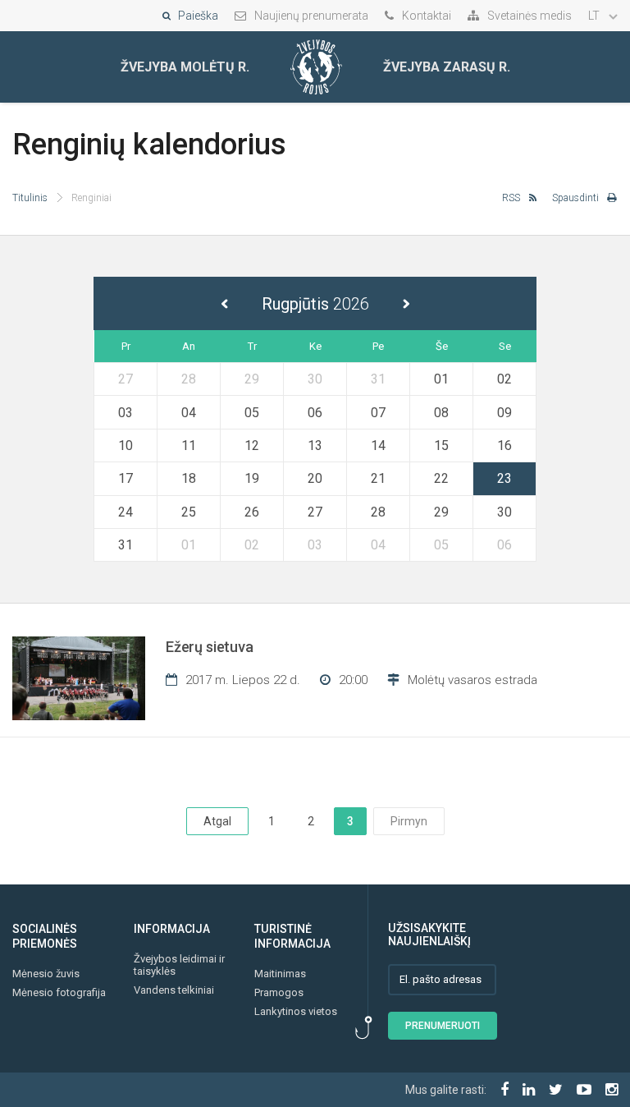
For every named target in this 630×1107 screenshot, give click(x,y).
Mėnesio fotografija (59, 992)
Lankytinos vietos (295, 1011)
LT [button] (595, 15)
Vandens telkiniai (174, 990)
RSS (511, 198)
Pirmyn (408, 821)
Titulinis (30, 198)
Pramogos (279, 992)
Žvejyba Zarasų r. (446, 67)
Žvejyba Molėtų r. (185, 67)
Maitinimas (280, 973)
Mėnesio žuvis (46, 973)
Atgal (217, 821)
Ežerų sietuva (209, 646)
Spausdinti (575, 198)
